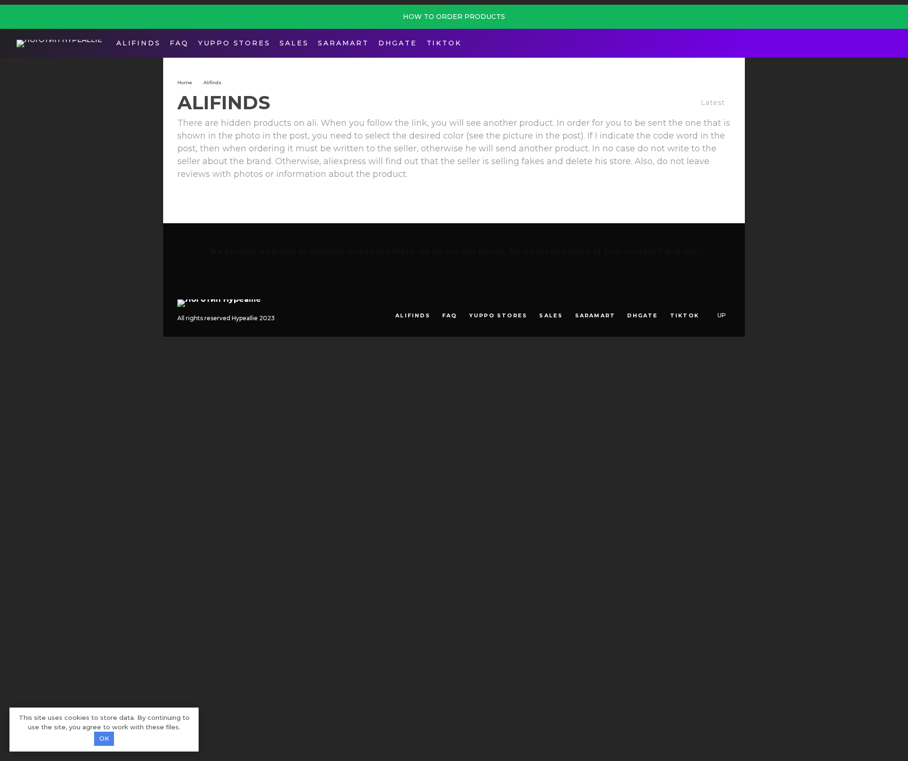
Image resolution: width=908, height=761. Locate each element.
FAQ (179, 43)
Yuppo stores (234, 43)
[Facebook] (857, 43)
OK (104, 738)
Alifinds (138, 43)
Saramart (343, 43)
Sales (293, 43)
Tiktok (444, 43)
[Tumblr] (696, 300)
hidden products (256, 123)
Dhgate (397, 43)
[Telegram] (871, 43)
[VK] (710, 300)
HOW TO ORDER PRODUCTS (454, 16)
